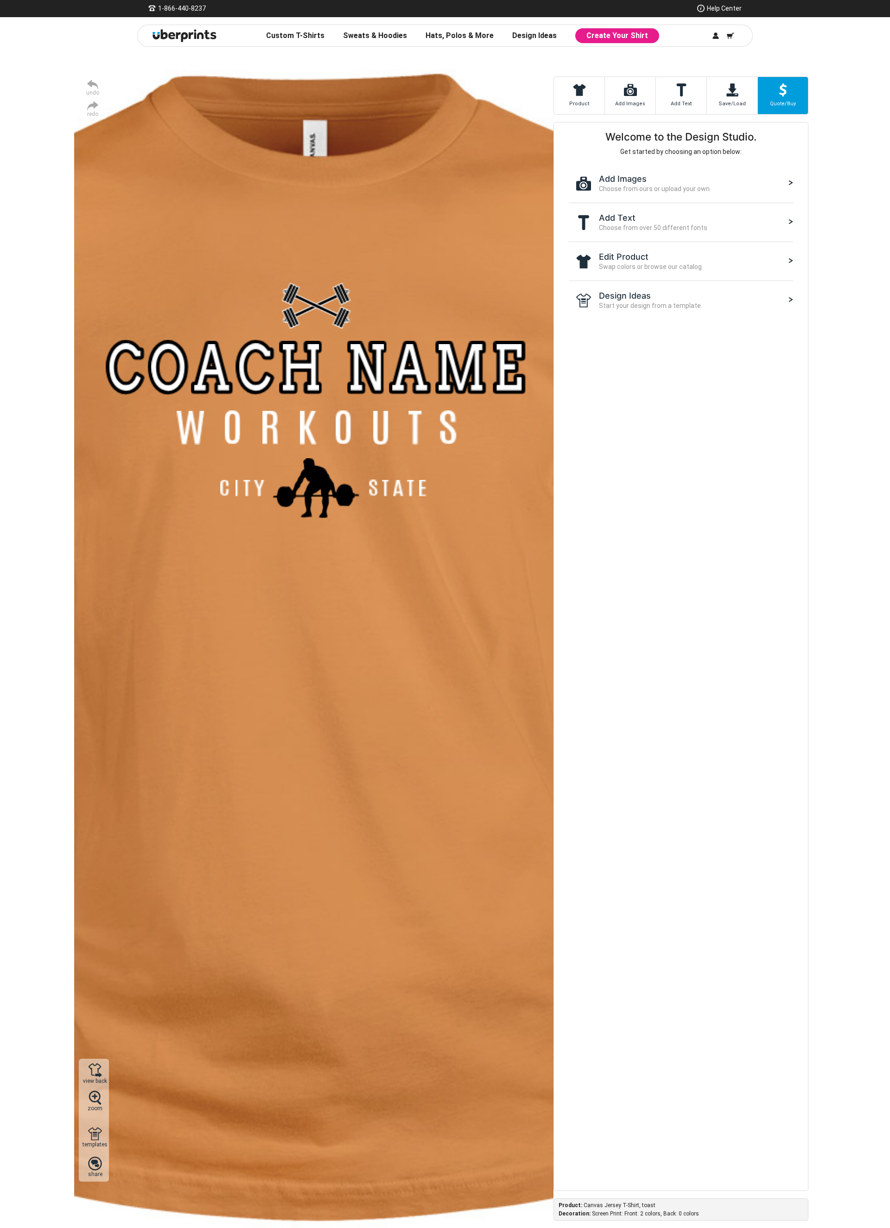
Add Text (681, 104)
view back (95, 1081)
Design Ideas (534, 35)
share (95, 1174)
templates (95, 1144)
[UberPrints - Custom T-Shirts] (184, 35)
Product (579, 104)
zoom (95, 1108)
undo (92, 93)
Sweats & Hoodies (375, 35)
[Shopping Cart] (730, 35)
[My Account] (715, 35)
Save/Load (732, 104)
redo (92, 114)
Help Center (724, 8)
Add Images (630, 104)
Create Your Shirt (617, 35)
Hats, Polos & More (460, 35)
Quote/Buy (783, 104)
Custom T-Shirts (295, 35)
